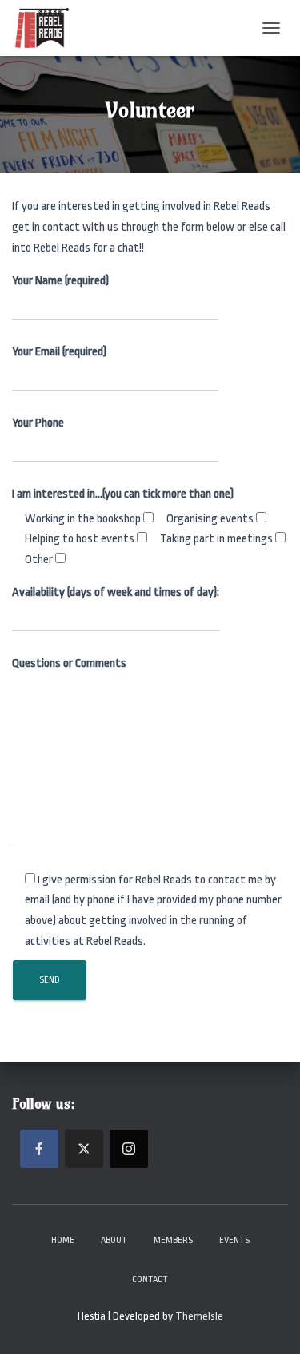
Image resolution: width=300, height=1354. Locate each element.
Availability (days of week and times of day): (115, 592)
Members (173, 1240)
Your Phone (38, 423)
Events (234, 1240)
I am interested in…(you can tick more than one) (123, 494)
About (114, 1240)
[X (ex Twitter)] (84, 1149)
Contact (150, 1279)
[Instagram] (129, 1149)
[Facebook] (39, 1149)
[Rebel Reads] (48, 28)
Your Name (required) (60, 281)
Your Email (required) (59, 352)
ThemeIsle (199, 1316)
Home (62, 1240)
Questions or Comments (69, 663)
